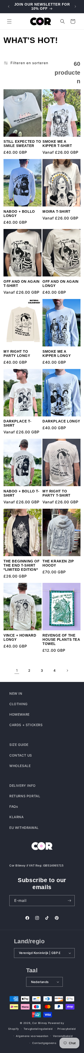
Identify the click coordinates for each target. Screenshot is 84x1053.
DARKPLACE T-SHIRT (17, 423)
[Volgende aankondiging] (75, 6)
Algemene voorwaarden (32, 1036)
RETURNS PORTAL (24, 796)
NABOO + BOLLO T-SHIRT (21, 493)
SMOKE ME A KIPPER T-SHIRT (57, 144)
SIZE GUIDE (18, 745)
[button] (9, 21)
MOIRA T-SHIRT (56, 211)
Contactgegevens (44, 1043)
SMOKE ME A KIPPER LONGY (56, 353)
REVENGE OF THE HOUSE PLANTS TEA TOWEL (61, 639)
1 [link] (17, 670)
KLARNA (16, 817)
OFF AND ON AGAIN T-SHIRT (22, 283)
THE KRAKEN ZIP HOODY (58, 563)
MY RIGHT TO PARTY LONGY (17, 353)
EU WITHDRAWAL (24, 828)
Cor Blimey (39, 1023)
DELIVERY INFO (22, 785)
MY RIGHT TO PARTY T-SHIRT (56, 493)
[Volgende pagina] (67, 670)
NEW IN (15, 693)
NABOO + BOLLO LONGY (19, 213)
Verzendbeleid (63, 1036)
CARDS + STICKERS (26, 725)
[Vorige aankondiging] (9, 6)
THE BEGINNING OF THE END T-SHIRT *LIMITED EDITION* (22, 565)
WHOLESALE (20, 766)
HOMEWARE (19, 714)
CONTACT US (20, 755)
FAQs (13, 806)
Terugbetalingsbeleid (38, 1028)
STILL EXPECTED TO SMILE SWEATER (22, 144)
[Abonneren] (69, 900)
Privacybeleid (66, 1028)
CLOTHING (18, 704)
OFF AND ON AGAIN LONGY (60, 283)
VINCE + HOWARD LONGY (20, 637)
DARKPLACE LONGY (61, 421)
